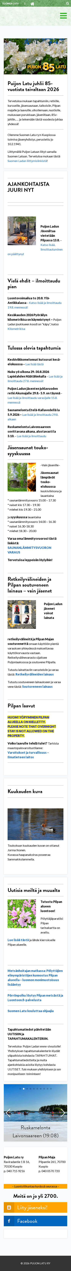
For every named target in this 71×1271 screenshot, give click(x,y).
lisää (33, 364)
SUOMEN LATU (10, 3)
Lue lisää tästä (18, 940)
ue (28, 364)
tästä (40, 364)
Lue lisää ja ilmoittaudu (31, 436)
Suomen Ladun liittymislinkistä (27, 161)
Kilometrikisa (16, 328)
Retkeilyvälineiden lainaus (35, 674)
